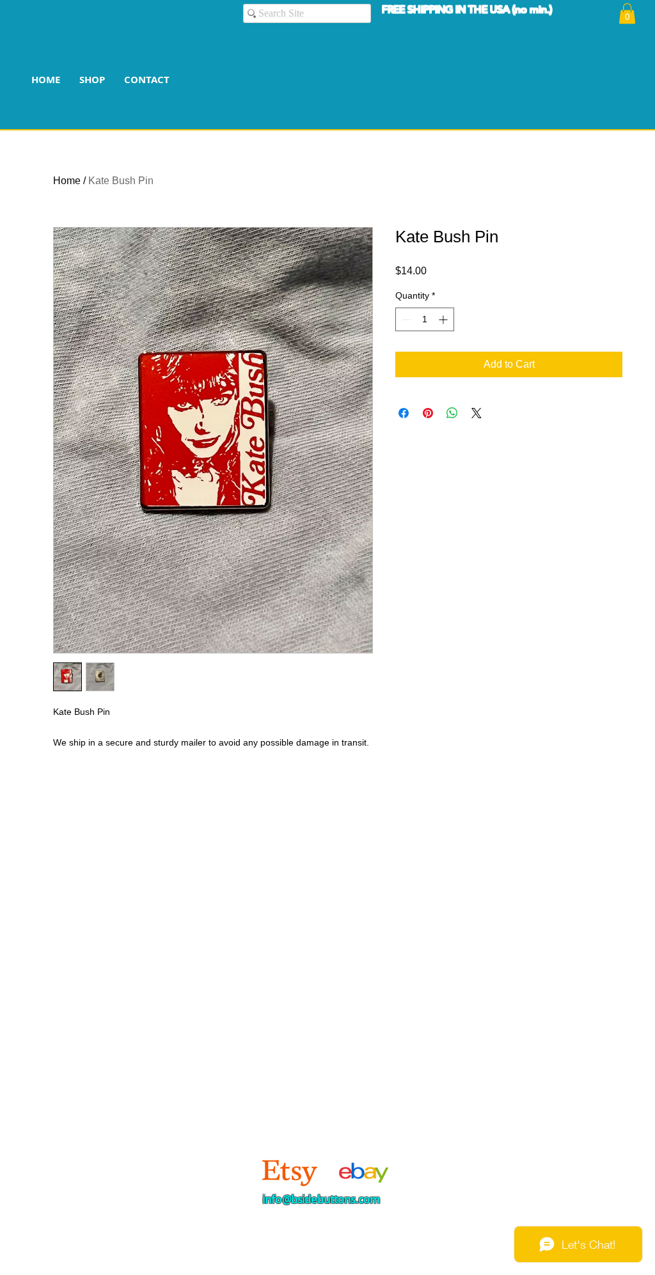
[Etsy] (289, 1172)
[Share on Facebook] (403, 413)
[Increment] (444, 319)
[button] (627, 13)
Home (67, 180)
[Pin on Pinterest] (428, 413)
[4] (361, 1172)
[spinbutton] (424, 319)
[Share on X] (476, 413)
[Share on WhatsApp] (452, 413)
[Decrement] (405, 319)
